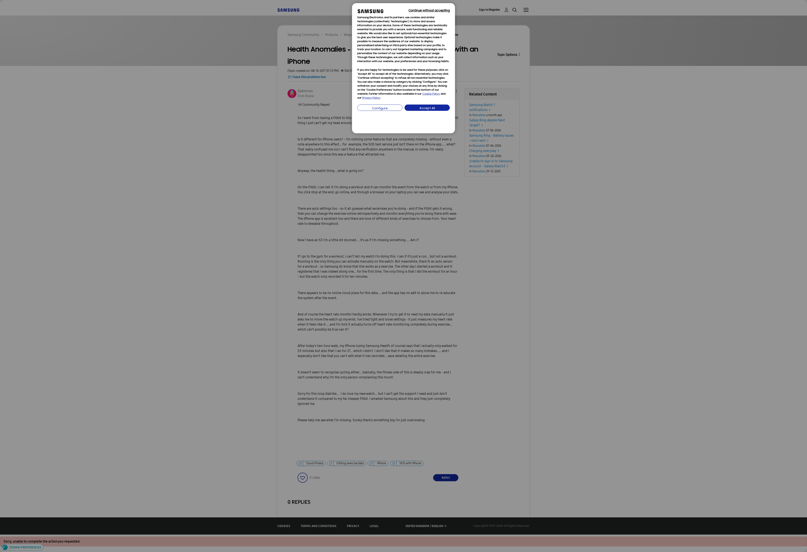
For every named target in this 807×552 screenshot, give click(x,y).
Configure (380, 108)
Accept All (427, 108)
